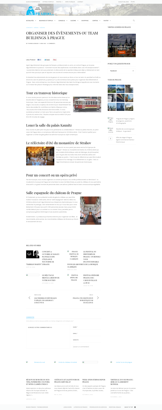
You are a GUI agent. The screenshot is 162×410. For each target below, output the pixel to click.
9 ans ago (43, 43)
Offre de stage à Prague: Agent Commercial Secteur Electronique (125, 140)
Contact (80, 2)
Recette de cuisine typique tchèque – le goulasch (125, 130)
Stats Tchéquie (70, 2)
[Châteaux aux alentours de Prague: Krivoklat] (67, 369)
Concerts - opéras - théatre (35, 27)
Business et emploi (46, 20)
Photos (58, 2)
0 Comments (51, 43)
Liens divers (67, 407)
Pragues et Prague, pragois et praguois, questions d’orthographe (125, 121)
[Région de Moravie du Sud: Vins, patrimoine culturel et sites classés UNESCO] (38, 369)
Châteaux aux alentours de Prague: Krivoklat (66, 381)
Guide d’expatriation (33, 2)
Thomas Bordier (33, 43)
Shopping (84, 20)
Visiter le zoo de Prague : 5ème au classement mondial (122, 382)
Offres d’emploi (48, 2)
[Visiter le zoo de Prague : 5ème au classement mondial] (123, 369)
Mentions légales (115, 407)
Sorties (95, 20)
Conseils (61, 20)
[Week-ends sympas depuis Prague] (95, 369)
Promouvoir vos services (98, 407)
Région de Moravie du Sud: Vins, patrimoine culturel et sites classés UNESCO (38, 382)
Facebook (113, 71)
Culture (73, 20)
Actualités (30, 20)
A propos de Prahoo (80, 407)
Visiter (106, 20)
